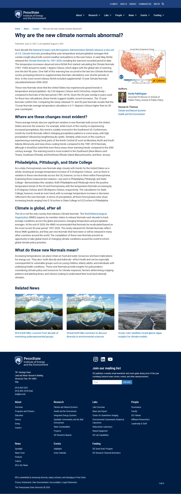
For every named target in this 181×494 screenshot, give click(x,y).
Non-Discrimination (41, 482)
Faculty (134, 411)
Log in (161, 483)
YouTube (110, 359)
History (18, 419)
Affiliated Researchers (140, 419)
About (79, 15)
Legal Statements (69, 482)
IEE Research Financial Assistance (106, 453)
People (119, 15)
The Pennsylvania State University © (32, 487)
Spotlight (18, 448)
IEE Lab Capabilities (100, 435)
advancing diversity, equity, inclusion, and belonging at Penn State (59, 477)
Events (144, 15)
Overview (19, 407)
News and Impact (99, 411)
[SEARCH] (164, 4)
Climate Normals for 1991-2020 (45, 60)
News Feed (20, 453)
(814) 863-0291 (21, 387)
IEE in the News (21, 465)
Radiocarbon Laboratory (102, 427)
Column (36, 28)
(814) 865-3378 (21, 391)
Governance (136, 407)
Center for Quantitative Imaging (105, 415)
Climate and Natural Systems (132, 110)
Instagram (95, 359)
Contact (18, 427)
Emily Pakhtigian (137, 93)
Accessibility (55, 482)
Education (19, 415)
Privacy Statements (23, 482)
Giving (17, 423)
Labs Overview (98, 407)
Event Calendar (60, 453)
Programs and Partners (24, 411)
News (131, 15)
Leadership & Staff (139, 423)
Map (17, 382)
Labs (106, 15)
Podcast (18, 457)
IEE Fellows (136, 415)
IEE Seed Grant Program (102, 448)
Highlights (58, 448)
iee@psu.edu (20, 394)
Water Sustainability (62, 427)
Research (93, 15)
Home (17, 28)
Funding (158, 15)
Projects (57, 431)
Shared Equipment (100, 431)
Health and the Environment (131, 114)
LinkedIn (103, 359)
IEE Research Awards (63, 435)
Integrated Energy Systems (65, 415)
